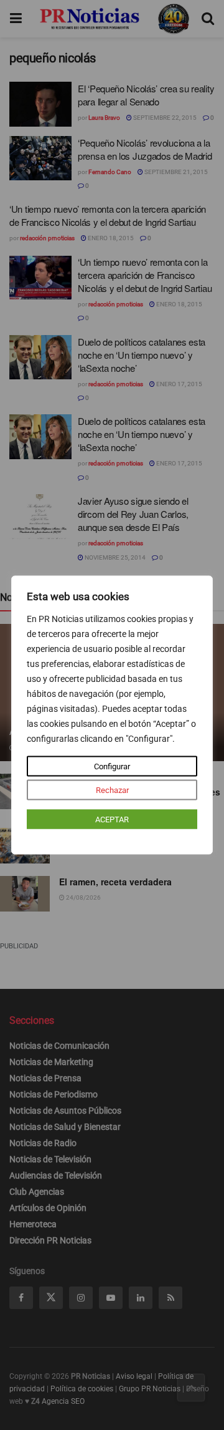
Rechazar (112, 790)
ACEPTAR (112, 819)
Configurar (112, 766)
